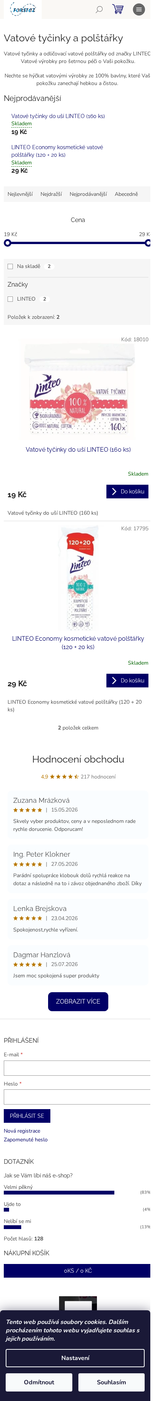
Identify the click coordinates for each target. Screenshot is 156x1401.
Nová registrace (22, 1131)
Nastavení (75, 1358)
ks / (78, 1271)
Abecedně (126, 194)
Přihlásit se (27, 1116)
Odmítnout (39, 1382)
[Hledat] (99, 9)
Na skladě (34, 266)
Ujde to (12, 1204)
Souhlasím (111, 1382)
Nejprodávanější (88, 194)
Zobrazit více (78, 1001)
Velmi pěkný (18, 1187)
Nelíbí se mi (17, 1221)
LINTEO (31, 299)
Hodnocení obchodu (78, 759)
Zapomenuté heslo (26, 1139)
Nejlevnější (20, 194)
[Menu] (139, 9)
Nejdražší (51, 194)
